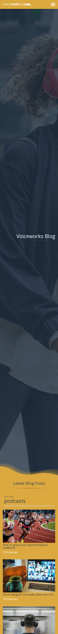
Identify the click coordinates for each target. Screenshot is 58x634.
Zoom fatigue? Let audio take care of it (28, 594)
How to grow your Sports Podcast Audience (25, 546)
